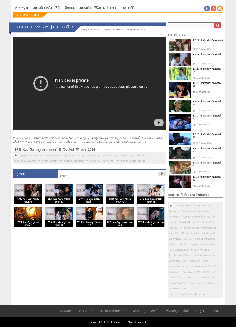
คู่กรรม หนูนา (121, 161)
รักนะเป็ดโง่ (174, 233)
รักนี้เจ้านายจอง (191, 228)
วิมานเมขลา (175, 211)
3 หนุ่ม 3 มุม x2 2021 (190, 272)
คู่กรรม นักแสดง (105, 155)
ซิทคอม (70, 8)
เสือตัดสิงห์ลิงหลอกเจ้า (189, 222)
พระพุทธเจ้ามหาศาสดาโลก (203, 244)
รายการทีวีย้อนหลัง (114, 311)
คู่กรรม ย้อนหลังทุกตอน (25, 161)
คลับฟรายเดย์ (208, 233)
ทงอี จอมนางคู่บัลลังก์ (179, 250)
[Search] (217, 25)
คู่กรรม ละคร (56, 161)
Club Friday (188, 239)
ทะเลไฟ (211, 216)
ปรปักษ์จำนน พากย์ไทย (194, 216)
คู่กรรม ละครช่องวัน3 (74, 161)
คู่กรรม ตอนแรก (72, 155)
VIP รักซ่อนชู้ (175, 239)
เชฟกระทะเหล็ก (207, 277)
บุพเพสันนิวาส (210, 283)
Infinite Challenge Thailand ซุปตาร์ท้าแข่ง (187, 294)
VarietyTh (85, 29)
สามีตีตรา (190, 205)
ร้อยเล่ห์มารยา (204, 211)
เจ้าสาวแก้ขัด (208, 222)
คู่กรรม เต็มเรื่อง (137, 161)
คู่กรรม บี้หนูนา (121, 155)
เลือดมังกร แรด (209, 272)
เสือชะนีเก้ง (195, 261)
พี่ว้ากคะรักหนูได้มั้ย (190, 233)
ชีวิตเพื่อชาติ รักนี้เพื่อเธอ (180, 255)
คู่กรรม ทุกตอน (89, 155)
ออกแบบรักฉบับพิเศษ (205, 239)
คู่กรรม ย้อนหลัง (138, 155)
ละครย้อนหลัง (42, 8)
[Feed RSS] (220, 8)
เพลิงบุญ (180, 205)
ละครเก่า (85, 8)
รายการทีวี (127, 8)
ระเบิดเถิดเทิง (211, 266)
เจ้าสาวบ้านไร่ (175, 228)
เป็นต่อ (205, 261)
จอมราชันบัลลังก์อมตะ (204, 255)
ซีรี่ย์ (58, 8)
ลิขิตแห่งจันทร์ (189, 211)
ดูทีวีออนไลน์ (152, 311)
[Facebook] (207, 8)
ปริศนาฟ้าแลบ (195, 283)
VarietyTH (22, 8)
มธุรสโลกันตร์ (175, 216)
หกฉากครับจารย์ (177, 266)
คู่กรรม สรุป (108, 161)
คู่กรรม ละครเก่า (93, 161)
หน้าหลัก (65, 311)
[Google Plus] (213, 8)
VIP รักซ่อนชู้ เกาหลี (178, 261)
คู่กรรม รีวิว (43, 161)
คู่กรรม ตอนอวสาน (54, 155)
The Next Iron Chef (177, 288)
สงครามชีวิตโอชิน (177, 283)
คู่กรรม (108, 29)
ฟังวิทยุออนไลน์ (177, 311)
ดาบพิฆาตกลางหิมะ (200, 250)
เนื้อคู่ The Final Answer (187, 277)
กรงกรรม (173, 222)
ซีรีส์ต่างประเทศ (105, 8)
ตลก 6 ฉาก (174, 272)
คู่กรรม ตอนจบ (36, 155)
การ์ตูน (199, 311)
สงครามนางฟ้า (204, 205)
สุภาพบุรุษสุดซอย (194, 266)
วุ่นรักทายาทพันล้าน (178, 244)
